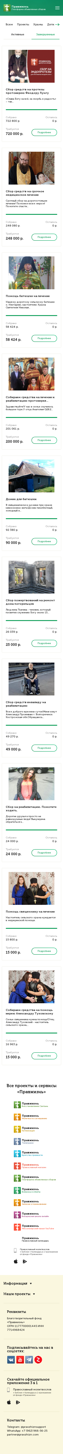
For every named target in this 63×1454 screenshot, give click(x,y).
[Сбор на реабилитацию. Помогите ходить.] (31, 783)
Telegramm (29, 1360)
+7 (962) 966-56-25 (34, 1430)
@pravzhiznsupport (33, 1426)
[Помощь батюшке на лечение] (31, 272)
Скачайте (15, 1379)
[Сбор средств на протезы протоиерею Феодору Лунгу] (31, 66)
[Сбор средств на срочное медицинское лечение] (31, 168)
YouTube (20, 1360)
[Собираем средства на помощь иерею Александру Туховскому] (31, 986)
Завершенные (45, 34)
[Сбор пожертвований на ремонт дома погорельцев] (31, 577)
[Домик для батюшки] (31, 475)
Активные (17, 34)
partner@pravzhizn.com (23, 1434)
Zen (38, 1360)
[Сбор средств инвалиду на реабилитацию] (31, 679)
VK (11, 1360)
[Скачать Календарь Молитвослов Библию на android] (27, 1261)
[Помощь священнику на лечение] (31, 888)
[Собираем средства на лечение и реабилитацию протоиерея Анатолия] (31, 374)
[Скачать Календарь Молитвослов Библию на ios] (18, 1261)
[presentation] (57, 24)
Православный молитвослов (35, 1249)
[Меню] (57, 7)
